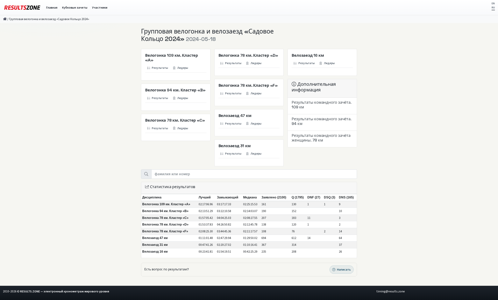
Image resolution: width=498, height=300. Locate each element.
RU (493, 8)
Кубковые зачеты (74, 7)
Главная (51, 7)
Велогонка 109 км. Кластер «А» (171, 58)
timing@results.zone (390, 291)
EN (493, 3)
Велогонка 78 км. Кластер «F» (248, 85)
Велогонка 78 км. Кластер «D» (248, 55)
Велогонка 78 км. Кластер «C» (175, 120)
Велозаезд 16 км (308, 55)
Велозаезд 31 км (234, 145)
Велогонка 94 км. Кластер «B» (175, 90)
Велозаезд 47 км (235, 115)
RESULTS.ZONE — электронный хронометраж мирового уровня (64, 291)
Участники (99, 7)
